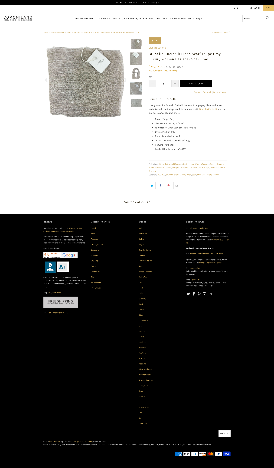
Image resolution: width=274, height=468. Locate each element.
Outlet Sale (203, 228)
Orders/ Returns (97, 244)
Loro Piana (143, 342)
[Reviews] (56, 272)
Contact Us (95, 271)
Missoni (142, 358)
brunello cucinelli (173, 174)
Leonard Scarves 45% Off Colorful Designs (137, 2)
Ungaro (141, 391)
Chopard (142, 255)
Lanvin (141, 326)
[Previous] (46, 79)
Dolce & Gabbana (145, 271)
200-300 (161, 174)
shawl (199, 174)
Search (93, 228)
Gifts (191, 18)
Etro (140, 282)
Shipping (94, 260)
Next (226, 32)
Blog (93, 277)
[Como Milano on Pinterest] (199, 294)
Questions (95, 250)
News (93, 266)
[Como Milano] (18, 18)
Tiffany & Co (143, 385)
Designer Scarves (180, 167)
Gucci (141, 304)
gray (184, 174)
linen (189, 174)
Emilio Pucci (143, 277)
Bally (141, 228)
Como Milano (54, 441)
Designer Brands (83, 18)
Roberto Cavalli (145, 374)
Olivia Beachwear (145, 369)
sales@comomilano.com (82, 441)
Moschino (142, 364)
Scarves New (195, 279)
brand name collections (58, 312)
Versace (142, 396)
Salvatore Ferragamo (147, 380)
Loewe (141, 336)
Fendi (141, 288)
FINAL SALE (143, 423)
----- (140, 402)
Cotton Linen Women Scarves (196, 164)
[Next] (125, 79)
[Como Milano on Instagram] (204, 294)
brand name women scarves (210, 263)
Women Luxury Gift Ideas (199, 253)
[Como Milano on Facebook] (194, 294)
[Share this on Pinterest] (168, 185)
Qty (150, 77)
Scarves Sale (195, 268)
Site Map (94, 255)
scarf (194, 174)
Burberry (142, 239)
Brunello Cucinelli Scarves (170, 164)
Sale (158, 18)
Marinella (142, 347)
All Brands (194, 228)
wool (217, 174)
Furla (141, 293)
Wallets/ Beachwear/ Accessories (133, 18)
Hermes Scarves (217, 253)
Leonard (142, 331)
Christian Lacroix (145, 260)
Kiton (141, 315)
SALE (140, 418)
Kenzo (141, 309)
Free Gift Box (96, 288)
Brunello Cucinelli (157, 47)
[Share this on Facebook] (160, 185)
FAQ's (199, 18)
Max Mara (142, 353)
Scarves (103, 18)
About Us (94, 239)
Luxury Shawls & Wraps (199, 167)
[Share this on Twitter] (152, 185)
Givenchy (142, 299)
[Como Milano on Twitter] (188, 294)
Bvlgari (141, 244)
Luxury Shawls (220, 92)
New (165, 18)
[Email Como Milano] (210, 294)
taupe (211, 174)
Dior (140, 266)
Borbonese (143, 233)
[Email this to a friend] (176, 185)
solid (205, 174)
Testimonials (96, 282)
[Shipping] (60, 307)
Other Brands (144, 407)
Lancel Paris (143, 320)
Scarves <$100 (178, 18)
